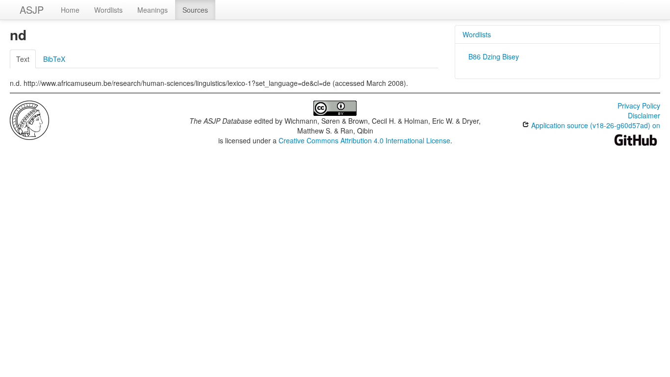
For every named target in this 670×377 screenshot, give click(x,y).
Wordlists (108, 10)
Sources (195, 10)
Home (70, 10)
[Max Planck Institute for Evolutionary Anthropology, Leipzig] (29, 119)
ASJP (32, 9)
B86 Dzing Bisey (493, 56)
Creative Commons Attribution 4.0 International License (364, 140)
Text (22, 59)
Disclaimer (644, 115)
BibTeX (54, 59)
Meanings (152, 10)
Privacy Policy (639, 105)
